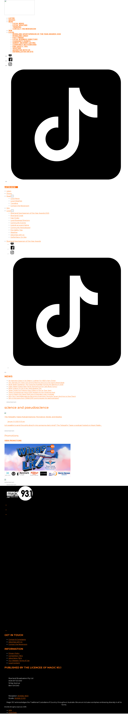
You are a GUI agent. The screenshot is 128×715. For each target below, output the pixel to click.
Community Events (21, 41)
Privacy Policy (14, 653)
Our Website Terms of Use (19, 661)
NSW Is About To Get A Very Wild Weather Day (25, 388)
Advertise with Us (21, 50)
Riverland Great (20, 36)
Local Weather (19, 25)
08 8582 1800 (23, 696)
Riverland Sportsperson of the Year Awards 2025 (36, 34)
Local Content (14, 663)
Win (10, 30)
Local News (18, 23)
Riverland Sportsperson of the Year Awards (23, 241)
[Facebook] (10, 61)
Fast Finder (18, 38)
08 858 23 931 (20, 698)
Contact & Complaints (17, 640)
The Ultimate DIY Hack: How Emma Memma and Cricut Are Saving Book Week (36, 383)
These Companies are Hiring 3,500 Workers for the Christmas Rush (31, 392)
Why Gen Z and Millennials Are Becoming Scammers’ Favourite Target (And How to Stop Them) (42, 396)
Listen (11, 18)
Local (11, 32)
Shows (11, 20)
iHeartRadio (12, 712)
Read (10, 22)
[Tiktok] (66, 182)
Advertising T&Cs (15, 658)
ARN (10, 710)
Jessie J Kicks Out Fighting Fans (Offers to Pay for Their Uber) (29, 390)
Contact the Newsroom (24, 29)
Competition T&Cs (15, 656)
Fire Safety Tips (20, 46)
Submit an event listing (24, 43)
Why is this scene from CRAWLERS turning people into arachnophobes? (33, 398)
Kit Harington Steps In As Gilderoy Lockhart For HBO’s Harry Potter (32, 381)
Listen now (10, 187)
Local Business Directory (25, 39)
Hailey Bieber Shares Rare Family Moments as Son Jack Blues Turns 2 (32, 386)
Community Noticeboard (24, 45)
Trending (16, 27)
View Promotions (13, 441)
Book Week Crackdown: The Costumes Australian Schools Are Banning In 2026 (35, 384)
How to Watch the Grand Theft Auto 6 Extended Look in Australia (31, 394)
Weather (16, 48)
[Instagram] (10, 66)
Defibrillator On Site (22, 52)
